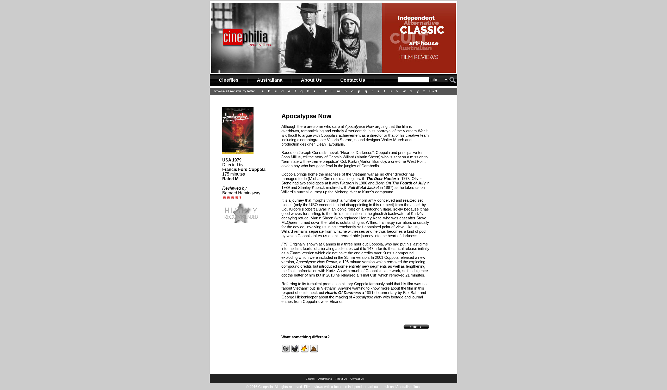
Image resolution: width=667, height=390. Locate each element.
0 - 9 (433, 91)
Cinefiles (228, 80)
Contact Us (352, 80)
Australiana (269, 80)
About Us (311, 80)
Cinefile (310, 378)
